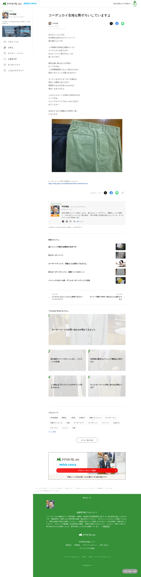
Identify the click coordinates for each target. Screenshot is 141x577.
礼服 (68, 423)
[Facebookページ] (63, 221)
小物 (73, 428)
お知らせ (116, 423)
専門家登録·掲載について (87, 542)
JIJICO (91, 557)
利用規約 (77, 545)
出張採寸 (82, 417)
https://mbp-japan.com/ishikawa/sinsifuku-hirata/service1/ (68, 183)
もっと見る (52, 431)
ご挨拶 (72, 417)
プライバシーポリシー (90, 545)
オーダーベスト (110, 417)
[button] (80, 221)
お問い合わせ (104, 545)
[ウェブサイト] (70, 221)
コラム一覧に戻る (87, 440)
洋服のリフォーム (95, 417)
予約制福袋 (54, 417)
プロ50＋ (84, 557)
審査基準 (106, 526)
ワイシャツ (105, 423)
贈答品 (64, 417)
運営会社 (69, 545)
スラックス (54, 428)
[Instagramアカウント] (66, 221)
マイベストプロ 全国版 (87, 548)
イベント (65, 428)
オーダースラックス (60, 29)
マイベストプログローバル (102, 557)
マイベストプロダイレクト (72, 557)
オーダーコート (79, 423)
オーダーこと (93, 423)
